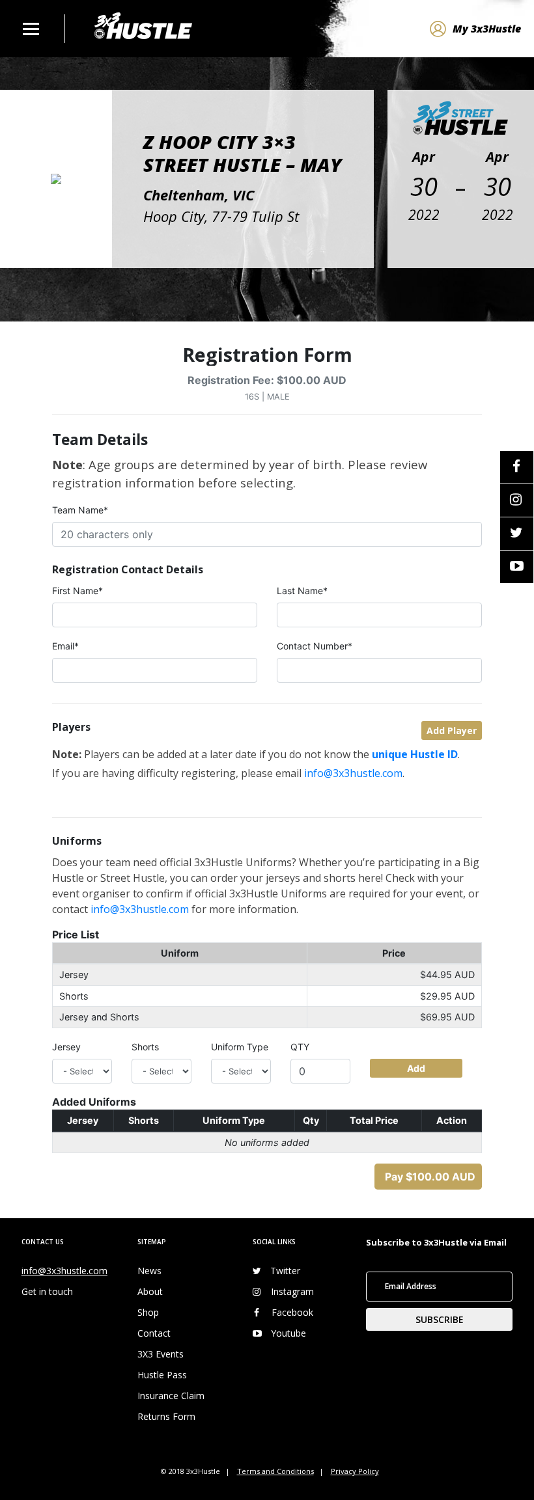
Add (416, 1068)
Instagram (292, 1291)
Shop (148, 1312)
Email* (65, 645)
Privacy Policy (355, 1471)
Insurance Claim (170, 1395)
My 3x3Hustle (487, 28)
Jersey (66, 1046)
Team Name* (80, 509)
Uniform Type (239, 1046)
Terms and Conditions (275, 1471)
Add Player (452, 730)
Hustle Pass (162, 1375)
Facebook (292, 1312)
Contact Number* (314, 645)
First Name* (77, 590)
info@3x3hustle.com (353, 773)
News (149, 1270)
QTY (299, 1046)
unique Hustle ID (415, 754)
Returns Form (166, 1416)
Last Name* (302, 590)
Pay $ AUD (430, 1176)
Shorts (145, 1046)
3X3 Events (160, 1354)
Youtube (288, 1333)
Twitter (285, 1270)
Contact (154, 1333)
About (150, 1291)
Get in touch (47, 1291)
